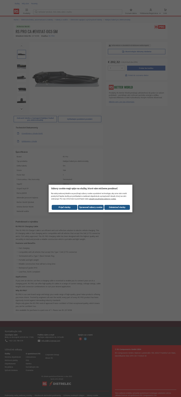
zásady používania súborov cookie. (102, 199)
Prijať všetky (64, 207)
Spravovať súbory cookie (90, 207)
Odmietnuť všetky (117, 207)
